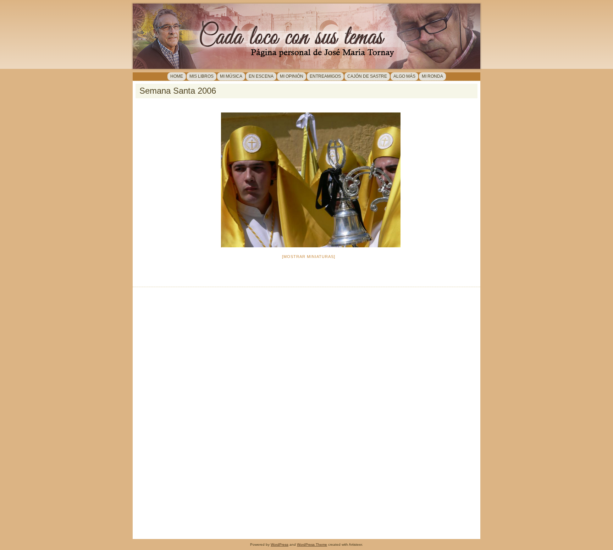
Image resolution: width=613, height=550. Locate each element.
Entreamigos (325, 76)
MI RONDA (432, 76)
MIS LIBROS (201, 76)
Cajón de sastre (367, 76)
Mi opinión (291, 76)
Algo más (404, 76)
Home (176, 76)
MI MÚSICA (231, 76)
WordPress (279, 544)
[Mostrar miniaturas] (308, 256)
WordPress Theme (312, 544)
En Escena (261, 76)
